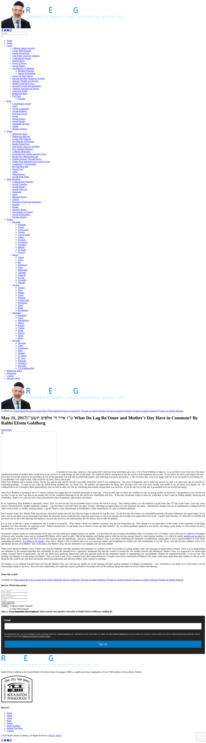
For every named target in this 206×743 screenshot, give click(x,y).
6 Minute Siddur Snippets (21, 606)
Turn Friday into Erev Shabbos (23, 612)
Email (7, 620)
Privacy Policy (55, 735)
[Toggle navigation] (2, 36)
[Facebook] (2, 30)
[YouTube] (8, 30)
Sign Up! (103, 644)
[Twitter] (5, 30)
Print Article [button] (6, 430)
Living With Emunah (19, 609)
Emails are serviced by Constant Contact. (36, 636)
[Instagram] (11, 30)
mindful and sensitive (193, 536)
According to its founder (33, 541)
